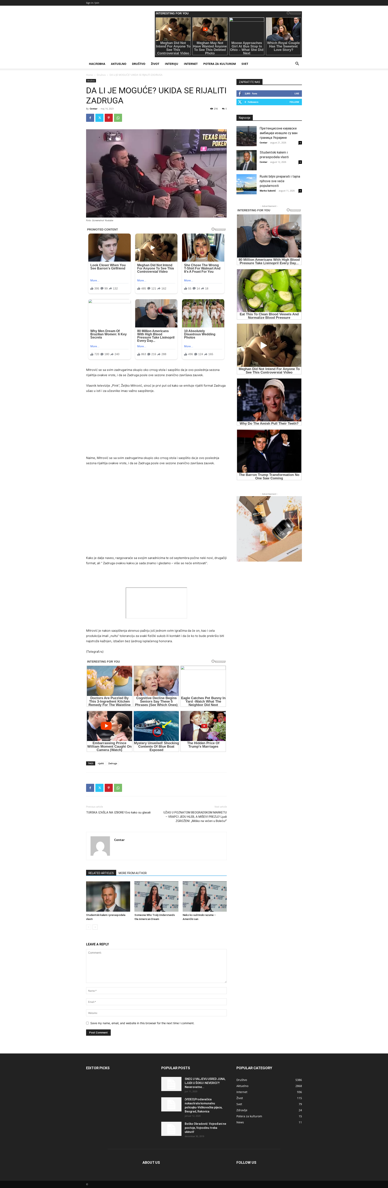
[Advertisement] (156, 427)
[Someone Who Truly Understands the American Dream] (156, 896)
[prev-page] (88, 927)
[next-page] (95, 927)
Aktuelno (118, 64)
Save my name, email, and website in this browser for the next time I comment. (142, 1023)
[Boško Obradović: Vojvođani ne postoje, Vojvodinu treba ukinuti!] (171, 1129)
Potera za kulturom (219, 64)
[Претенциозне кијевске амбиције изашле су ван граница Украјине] (246, 136)
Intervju (171, 64)
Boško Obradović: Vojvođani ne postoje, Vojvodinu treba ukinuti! (205, 1127)
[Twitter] (99, 118)
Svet (244, 64)
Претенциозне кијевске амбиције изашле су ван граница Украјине (278, 133)
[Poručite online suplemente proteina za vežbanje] (269, 529)
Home (89, 75)
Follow (294, 101)
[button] (297, 64)
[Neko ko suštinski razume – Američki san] (205, 896)
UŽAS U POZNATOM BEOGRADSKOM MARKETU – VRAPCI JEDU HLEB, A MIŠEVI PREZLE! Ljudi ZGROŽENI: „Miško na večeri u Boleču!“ (195, 817)
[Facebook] (90, 118)
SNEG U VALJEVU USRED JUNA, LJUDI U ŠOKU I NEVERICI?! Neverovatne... (205, 1083)
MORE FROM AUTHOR (133, 873)
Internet (191, 64)
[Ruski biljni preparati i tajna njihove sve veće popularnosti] (246, 184)
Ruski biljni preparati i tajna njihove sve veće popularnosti (280, 181)
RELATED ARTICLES (101, 873)
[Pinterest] (109, 118)
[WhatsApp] (118, 118)
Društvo (138, 64)
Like (296, 93)
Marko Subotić (268, 190)
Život (155, 64)
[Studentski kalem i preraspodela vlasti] (108, 896)
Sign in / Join (92, 2)
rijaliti (101, 763)
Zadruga (112, 763)
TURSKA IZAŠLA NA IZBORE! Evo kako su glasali (118, 812)
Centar (93, 108)
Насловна (97, 64)
